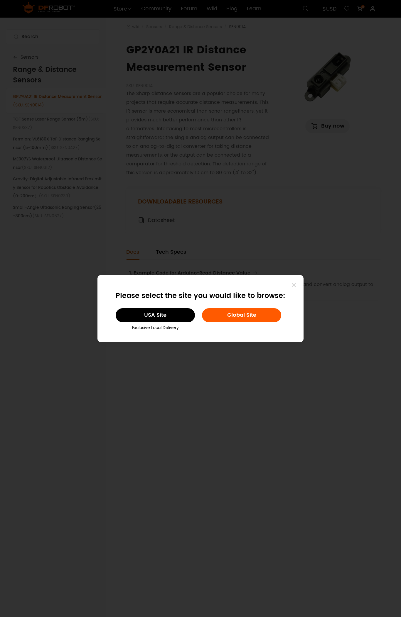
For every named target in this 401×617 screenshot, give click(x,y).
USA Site (155, 315)
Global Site (241, 315)
